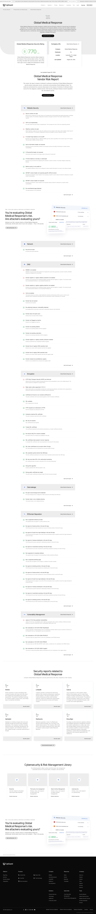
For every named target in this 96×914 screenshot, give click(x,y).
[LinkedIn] (25, 909)
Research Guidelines (78, 909)
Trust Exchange (38, 878)
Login (78, 5)
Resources (61, 5)
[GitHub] (30, 909)
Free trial (83, 5)
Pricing (55, 5)
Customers (68, 5)
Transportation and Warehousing (20, 9)
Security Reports (6, 9)
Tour (74, 5)
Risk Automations (23, 881)
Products (43, 5)
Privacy (91, 909)
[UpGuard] (8, 5)
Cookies (86, 909)
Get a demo (89, 5)
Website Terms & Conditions (52, 909)
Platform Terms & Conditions (66, 909)
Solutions (49, 5)
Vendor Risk (22, 875)
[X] (23, 909)
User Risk (22, 878)
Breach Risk (37, 875)
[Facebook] (27, 909)
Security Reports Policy (11, 854)
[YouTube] (34, 909)
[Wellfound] (32, 909)
